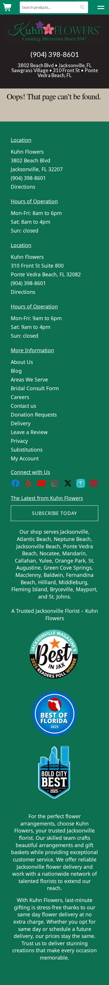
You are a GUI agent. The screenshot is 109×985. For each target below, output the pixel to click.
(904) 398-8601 (54, 54)
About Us (22, 361)
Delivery (21, 423)
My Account (25, 458)
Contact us (23, 405)
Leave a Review (29, 432)
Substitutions (26, 449)
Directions (23, 186)
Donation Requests (34, 414)
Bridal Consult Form (35, 388)
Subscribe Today (54, 513)
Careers (20, 396)
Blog (16, 370)
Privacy (19, 440)
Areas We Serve (29, 379)
